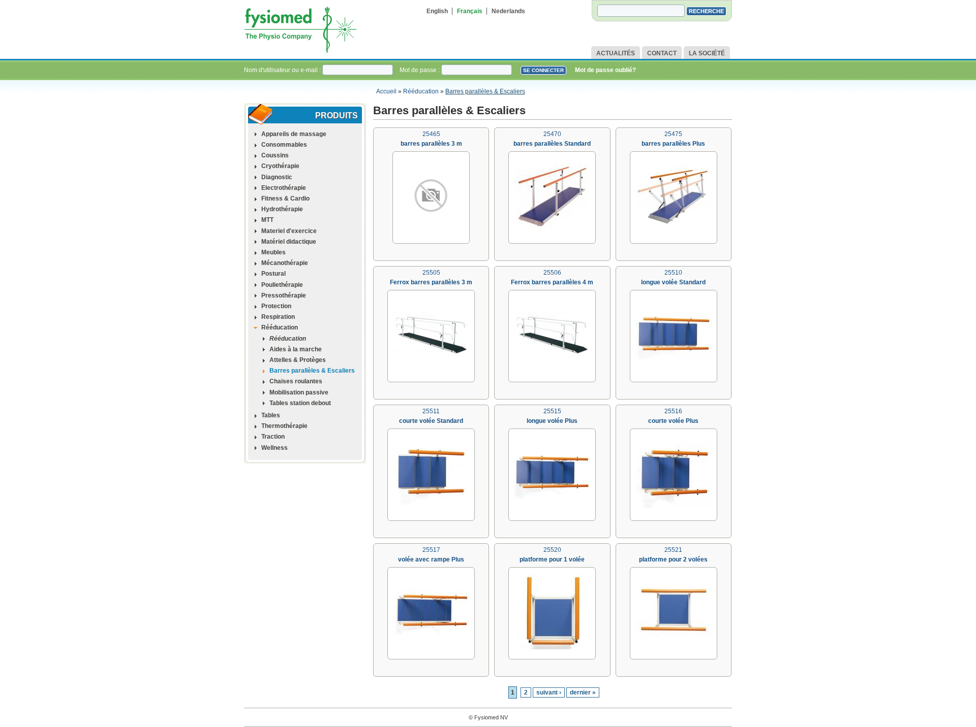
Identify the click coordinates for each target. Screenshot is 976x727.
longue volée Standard (673, 282)
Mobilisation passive (298, 392)
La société (707, 53)
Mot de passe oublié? (605, 70)
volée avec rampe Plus (431, 559)
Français (469, 11)
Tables (270, 415)
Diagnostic (276, 177)
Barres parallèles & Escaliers (485, 91)
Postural (273, 273)
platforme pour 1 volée (552, 559)
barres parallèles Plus (673, 143)
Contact (662, 53)
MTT (267, 219)
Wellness (274, 447)
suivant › (548, 692)
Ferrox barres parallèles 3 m (431, 282)
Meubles (273, 252)
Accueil (386, 91)
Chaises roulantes (295, 381)
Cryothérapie (280, 166)
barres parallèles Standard (552, 143)
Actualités (615, 53)
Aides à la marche (295, 349)
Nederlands (508, 11)
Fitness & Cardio (285, 198)
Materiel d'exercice (289, 231)
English (437, 11)
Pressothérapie (283, 295)
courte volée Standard (431, 420)
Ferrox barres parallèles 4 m (552, 282)
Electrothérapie (283, 187)
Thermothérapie (284, 425)
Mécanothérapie (284, 263)
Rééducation (421, 91)
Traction (273, 436)
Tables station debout (300, 403)
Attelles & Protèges (297, 359)
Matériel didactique (288, 241)
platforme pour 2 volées (673, 559)
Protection (276, 306)
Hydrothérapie (282, 209)
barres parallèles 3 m (431, 143)
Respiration (278, 316)
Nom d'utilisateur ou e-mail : (283, 70)
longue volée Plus (552, 420)
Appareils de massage (293, 134)
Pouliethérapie (282, 284)
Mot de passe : (420, 70)
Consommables (284, 144)
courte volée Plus (673, 420)
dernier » (583, 692)
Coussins (275, 155)
